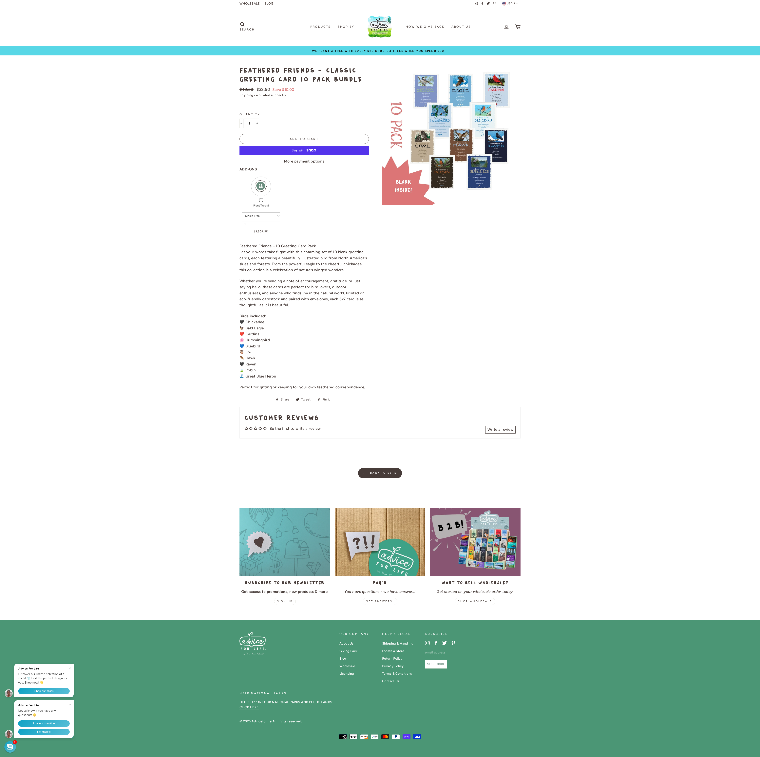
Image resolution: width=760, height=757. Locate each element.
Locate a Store (393, 651)
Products (320, 27)
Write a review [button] (500, 429)
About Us (461, 27)
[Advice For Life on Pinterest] (453, 642)
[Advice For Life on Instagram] (427, 642)
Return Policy (392, 658)
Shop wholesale (475, 601)
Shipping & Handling (397, 643)
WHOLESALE (249, 3)
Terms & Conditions (397, 673)
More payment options (304, 161)
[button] (10, 747)
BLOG (269, 3)
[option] (380, 50)
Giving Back (348, 651)
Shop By (346, 27)
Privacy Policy (393, 666)
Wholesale (347, 666)
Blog (342, 658)
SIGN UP (285, 601)
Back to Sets (383, 472)
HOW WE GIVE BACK (425, 27)
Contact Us (390, 681)
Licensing (346, 673)
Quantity (249, 114)
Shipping (246, 95)
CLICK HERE (249, 707)
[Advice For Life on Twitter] (444, 642)
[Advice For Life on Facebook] (436, 642)
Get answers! (380, 601)
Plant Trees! (261, 205)
